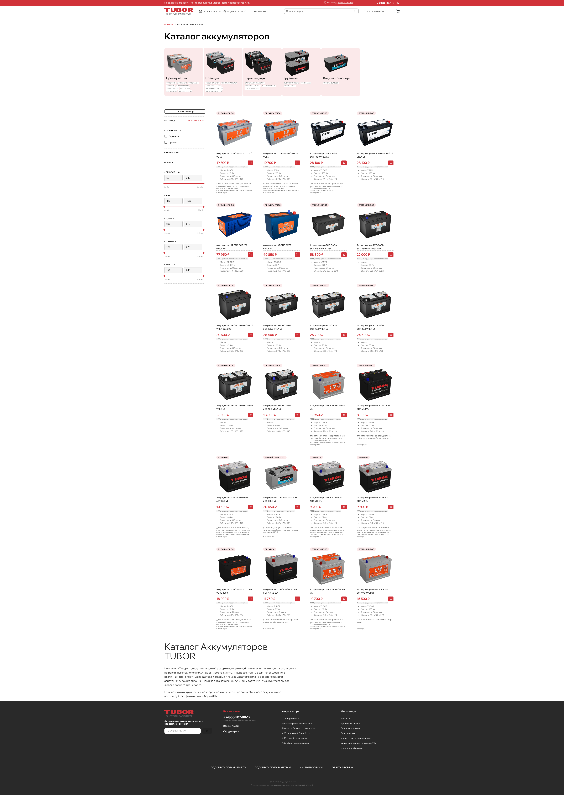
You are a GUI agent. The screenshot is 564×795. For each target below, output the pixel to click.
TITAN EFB (170, 86)
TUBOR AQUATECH (330, 83)
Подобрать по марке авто (228, 767)
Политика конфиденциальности (282, 782)
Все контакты (231, 725)
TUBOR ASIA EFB (182, 86)
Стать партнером (374, 11)
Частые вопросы (311, 767)
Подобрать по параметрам (273, 767)
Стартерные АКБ (290, 718)
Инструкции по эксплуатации (356, 738)
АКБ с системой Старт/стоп (296, 733)
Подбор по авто (236, 11)
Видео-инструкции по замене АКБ (358, 743)
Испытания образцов (351, 748)
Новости (184, 2)
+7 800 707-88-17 (387, 3)
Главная (168, 24)
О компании (260, 11)
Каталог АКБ (210, 11)
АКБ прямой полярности (294, 738)
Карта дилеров (211, 2)
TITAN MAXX (305, 83)
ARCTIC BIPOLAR (185, 91)
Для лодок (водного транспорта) (298, 728)
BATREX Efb (182, 83)
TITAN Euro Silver (213, 86)
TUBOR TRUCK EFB (291, 83)
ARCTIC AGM (171, 91)
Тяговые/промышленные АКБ (297, 723)
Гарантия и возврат (351, 728)
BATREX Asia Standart (254, 83)
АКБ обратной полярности (295, 743)
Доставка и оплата (350, 723)
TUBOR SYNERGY (212, 83)
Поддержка (171, 2)
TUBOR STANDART (252, 88)
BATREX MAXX (289, 86)
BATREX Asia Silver (214, 91)
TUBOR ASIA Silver (229, 83)
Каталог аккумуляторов (190, 24)
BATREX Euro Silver (214, 88)
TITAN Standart (269, 86)
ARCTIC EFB (185, 88)
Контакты (196, 2)
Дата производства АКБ (236, 2)
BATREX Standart (252, 86)
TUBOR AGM (193, 83)
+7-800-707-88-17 (239, 718)
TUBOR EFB (170, 83)
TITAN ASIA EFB (172, 88)
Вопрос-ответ (348, 733)
